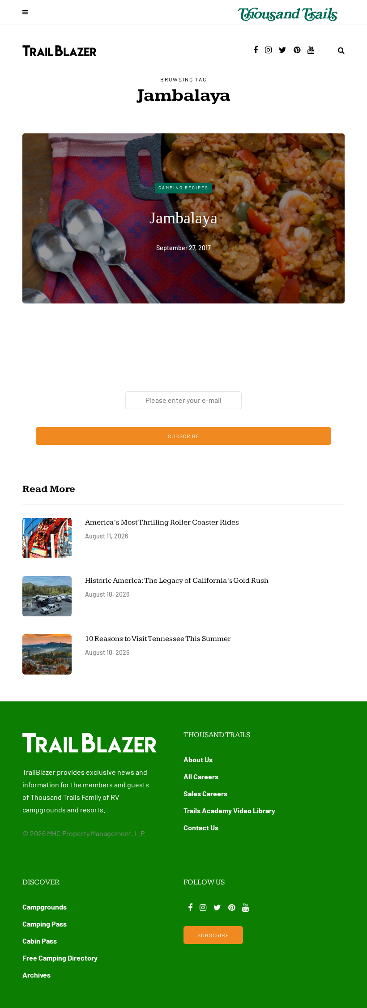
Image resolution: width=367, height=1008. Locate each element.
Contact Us (201, 827)
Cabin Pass (39, 940)
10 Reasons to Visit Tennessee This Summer (158, 638)
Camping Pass (44, 923)
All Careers (201, 776)
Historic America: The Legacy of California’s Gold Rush (177, 580)
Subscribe (184, 436)
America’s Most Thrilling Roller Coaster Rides (162, 522)
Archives (36, 974)
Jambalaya (183, 218)
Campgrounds (44, 906)
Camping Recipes (183, 187)
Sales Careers (205, 793)
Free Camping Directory (60, 957)
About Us (198, 759)
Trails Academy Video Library (229, 810)
